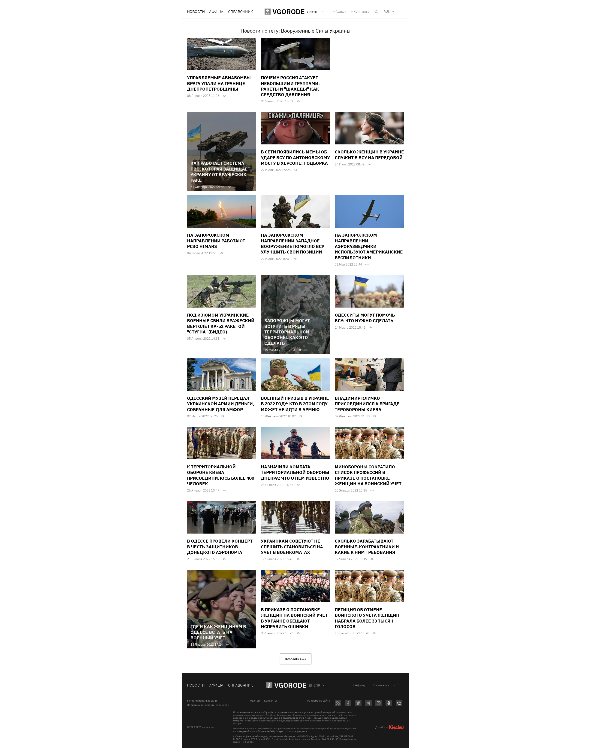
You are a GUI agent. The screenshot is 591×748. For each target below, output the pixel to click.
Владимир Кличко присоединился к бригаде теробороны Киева (367, 403)
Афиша (216, 11)
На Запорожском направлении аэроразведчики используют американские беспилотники (369, 246)
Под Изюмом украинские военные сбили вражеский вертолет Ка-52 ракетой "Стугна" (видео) (220, 323)
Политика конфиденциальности (208, 705)
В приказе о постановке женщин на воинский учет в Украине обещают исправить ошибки (294, 618)
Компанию (361, 11)
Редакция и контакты (263, 700)
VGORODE (290, 685)
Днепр (314, 685)
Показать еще (295, 658)
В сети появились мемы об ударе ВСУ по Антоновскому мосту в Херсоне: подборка (295, 157)
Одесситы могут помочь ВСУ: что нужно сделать (365, 317)
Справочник (240, 11)
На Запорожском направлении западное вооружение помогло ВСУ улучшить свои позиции (292, 243)
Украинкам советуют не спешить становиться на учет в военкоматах (292, 546)
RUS (387, 11)
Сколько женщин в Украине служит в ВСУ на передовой (369, 154)
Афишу (341, 11)
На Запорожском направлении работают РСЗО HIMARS (216, 240)
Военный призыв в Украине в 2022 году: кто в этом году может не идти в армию (295, 403)
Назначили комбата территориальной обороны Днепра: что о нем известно (295, 472)
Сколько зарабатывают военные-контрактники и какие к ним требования (367, 546)
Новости (196, 11)
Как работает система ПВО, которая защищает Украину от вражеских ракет (220, 171)
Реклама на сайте (318, 700)
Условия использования (202, 700)
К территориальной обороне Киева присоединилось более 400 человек (220, 475)
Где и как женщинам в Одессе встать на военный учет (218, 632)
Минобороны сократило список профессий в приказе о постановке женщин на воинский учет (368, 475)
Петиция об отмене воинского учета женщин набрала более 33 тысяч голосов (367, 618)
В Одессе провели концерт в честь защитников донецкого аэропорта (220, 546)
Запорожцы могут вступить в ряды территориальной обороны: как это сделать (287, 332)
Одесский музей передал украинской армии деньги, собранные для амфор (220, 403)
